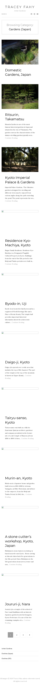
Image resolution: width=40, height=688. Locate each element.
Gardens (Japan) (7, 653)
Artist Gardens (7, 649)
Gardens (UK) (6, 658)
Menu (4, 14)
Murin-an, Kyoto (18, 478)
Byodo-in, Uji (15, 303)
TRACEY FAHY (20, 7)
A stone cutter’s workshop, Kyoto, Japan (19, 541)
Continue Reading (11, 138)
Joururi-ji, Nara (17, 604)
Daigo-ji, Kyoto (17, 362)
